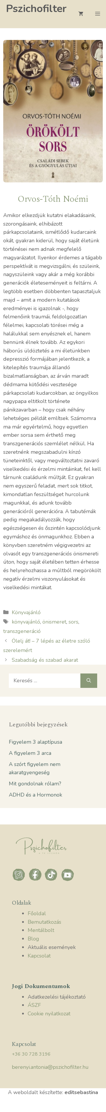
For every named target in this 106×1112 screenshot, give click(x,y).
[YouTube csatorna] (67, 880)
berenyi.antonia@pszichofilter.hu (50, 1067)
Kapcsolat (39, 955)
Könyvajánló (26, 612)
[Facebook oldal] (36, 880)
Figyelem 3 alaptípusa (35, 741)
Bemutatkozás (44, 921)
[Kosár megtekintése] (80, 14)
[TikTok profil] (52, 880)
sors (73, 621)
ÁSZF (34, 1005)
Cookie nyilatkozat (49, 1013)
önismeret (54, 621)
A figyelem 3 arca (30, 753)
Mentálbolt (41, 930)
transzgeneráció (22, 631)
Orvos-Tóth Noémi (53, 199)
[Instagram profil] (20, 880)
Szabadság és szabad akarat (45, 659)
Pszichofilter (36, 8)
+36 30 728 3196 (31, 1054)
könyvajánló (26, 621)
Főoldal (37, 913)
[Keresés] (88, 680)
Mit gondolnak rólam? (35, 783)
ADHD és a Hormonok (35, 794)
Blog (33, 938)
